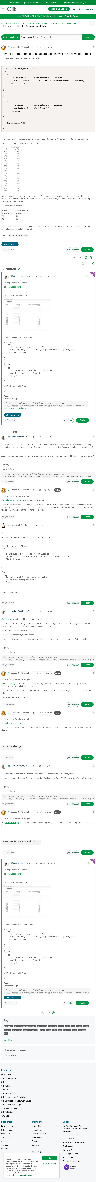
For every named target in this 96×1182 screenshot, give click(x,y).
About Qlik (36, 1126)
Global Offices (38, 1152)
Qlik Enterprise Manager (11, 1104)
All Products (6, 1074)
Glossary (5, 1141)
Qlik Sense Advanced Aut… (25, 1026)
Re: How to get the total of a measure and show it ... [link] (26, 26)
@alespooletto (15, 287)
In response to (17, 283)
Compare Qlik (7, 1137)
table (68, 1026)
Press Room (37, 1130)
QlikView (4, 1089)
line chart (66, 1030)
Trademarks (68, 1146)
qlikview (7, 1030)
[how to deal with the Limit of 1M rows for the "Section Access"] (91, 257)
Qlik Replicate (7, 1093)
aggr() (86, 1026)
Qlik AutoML (6, 1086)
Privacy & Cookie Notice (73, 1142)
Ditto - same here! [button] (10, 244)
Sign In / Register (86, 9)
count (48, 1030)
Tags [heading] (7, 1020)
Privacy (35, 1141)
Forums (21, 23)
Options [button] (92, 23)
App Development (69, 23)
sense (61, 1026)
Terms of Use (69, 1150)
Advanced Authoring (18, 235)
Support (4, 1149)
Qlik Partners (6, 1130)
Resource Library (8, 1126)
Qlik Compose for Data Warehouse (16, 1101)
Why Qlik (5, 1116)
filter (54, 1030)
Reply (87, 249)
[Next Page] (93, 263)
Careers (35, 1145)
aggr (74, 1030)
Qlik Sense (5, 1082)
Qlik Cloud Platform (9, 1078)
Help (74, 9)
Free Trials (5, 1133)
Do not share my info (72, 1161)
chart (42, 1030)
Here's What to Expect (68, 16)
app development (31, 1030)
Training (4, 1145)
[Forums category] (5, 1055)
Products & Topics (50, 23)
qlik (73, 1026)
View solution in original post (16, 408)
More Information (49, 1164)
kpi (60, 1030)
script (79, 1026)
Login (37, 2)
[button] (93, 46)
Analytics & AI (33, 23)
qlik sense (8, 1026)
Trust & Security (39, 1133)
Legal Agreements (70, 1153)
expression (17, 1030)
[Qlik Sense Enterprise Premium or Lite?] (87, 257)
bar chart (82, 1030)
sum (5, 1034)
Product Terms (69, 1157)
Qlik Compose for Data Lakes (13, 1097)
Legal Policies (69, 1138)
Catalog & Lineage (9, 1108)
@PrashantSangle (13, 500)
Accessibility (37, 1137)
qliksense (52, 1026)
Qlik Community (8, 23)
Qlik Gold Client (7, 1112)
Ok (50, 1158)
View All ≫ (8, 1040)
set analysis (42, 1026)
